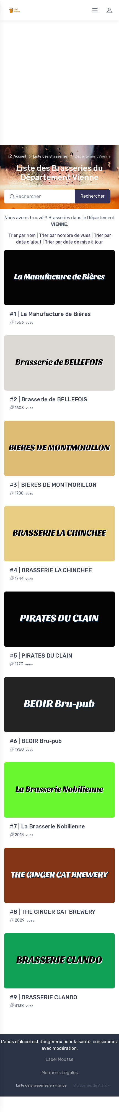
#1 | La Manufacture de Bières (50, 314)
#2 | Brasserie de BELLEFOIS (48, 399)
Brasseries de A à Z (90, 1085)
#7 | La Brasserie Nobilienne (47, 826)
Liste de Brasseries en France (41, 1085)
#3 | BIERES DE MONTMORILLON (53, 485)
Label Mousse (59, 1059)
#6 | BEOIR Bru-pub (36, 741)
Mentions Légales (60, 1072)
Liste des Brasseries (50, 156)
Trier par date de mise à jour (74, 242)
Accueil (20, 156)
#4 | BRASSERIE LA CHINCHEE (51, 570)
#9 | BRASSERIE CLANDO (43, 997)
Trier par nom (22, 235)
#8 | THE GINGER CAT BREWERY (52, 912)
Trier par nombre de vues (64, 235)
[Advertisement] (59, 82)
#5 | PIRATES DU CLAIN (41, 655)
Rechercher (93, 196)
